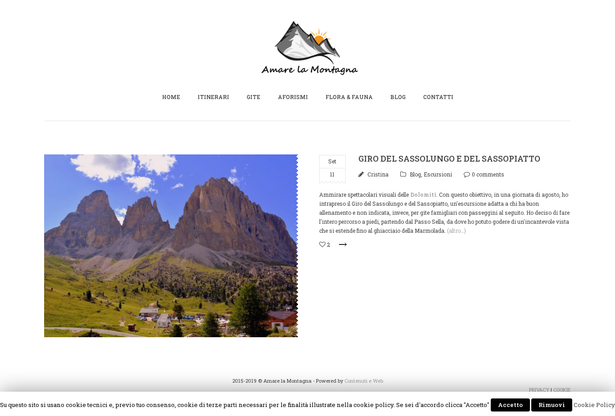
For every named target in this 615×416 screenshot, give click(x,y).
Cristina (378, 174)
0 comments (488, 174)
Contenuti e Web (363, 380)
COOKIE (562, 389)
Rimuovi (551, 405)
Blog (415, 174)
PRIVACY (539, 389)
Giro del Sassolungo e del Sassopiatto (449, 158)
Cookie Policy (594, 405)
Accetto (510, 405)
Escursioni (438, 174)
